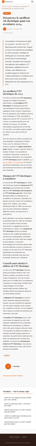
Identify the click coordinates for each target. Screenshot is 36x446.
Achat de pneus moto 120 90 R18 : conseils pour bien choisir (17, 411)
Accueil (4, 6)
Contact (24, 437)
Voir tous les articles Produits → (13, 376)
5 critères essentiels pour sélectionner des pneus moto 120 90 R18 (17, 417)
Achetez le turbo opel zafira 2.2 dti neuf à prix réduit (17, 405)
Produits (9, 6)
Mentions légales (14, 437)
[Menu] (32, 1)
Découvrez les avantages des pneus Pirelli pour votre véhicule (17, 398)
